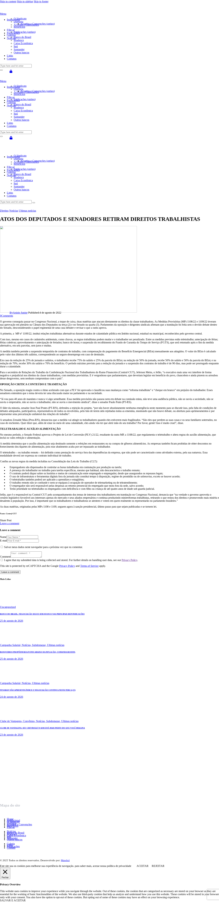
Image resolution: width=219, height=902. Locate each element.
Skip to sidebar (25, 1)
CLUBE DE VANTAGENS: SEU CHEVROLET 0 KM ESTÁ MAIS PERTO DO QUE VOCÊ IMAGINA (42, 728)
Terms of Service (89, 565)
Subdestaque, (39, 645)
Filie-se (11, 827)
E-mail (3, 540)
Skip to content (8, 1)
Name (3, 536)
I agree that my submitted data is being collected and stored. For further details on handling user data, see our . (71, 560)
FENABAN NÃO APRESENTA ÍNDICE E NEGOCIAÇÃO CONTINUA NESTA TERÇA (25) (38, 690)
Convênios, (29, 721)
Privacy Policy (129, 560)
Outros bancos (14, 839)
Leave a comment (9, 523)
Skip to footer (41, 1)
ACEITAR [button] (143, 865)
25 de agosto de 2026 (11, 620)
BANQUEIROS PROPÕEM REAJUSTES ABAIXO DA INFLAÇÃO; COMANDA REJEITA (37, 652)
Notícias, (27, 645)
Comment (5, 556)
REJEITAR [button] (158, 865)
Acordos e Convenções (19, 824)
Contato (11, 847)
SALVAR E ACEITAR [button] (13, 900)
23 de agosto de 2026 (11, 734)
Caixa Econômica (16, 835)
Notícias (13, 210)
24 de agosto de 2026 (11, 696)
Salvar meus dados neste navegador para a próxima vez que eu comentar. (43, 547)
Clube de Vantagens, (11, 721)
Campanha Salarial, (11, 645)
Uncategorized (8, 607)
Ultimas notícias (27, 210)
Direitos (4, 210)
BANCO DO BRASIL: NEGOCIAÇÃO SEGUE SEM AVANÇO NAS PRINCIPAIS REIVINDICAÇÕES (42, 614)
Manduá (65, 860)
